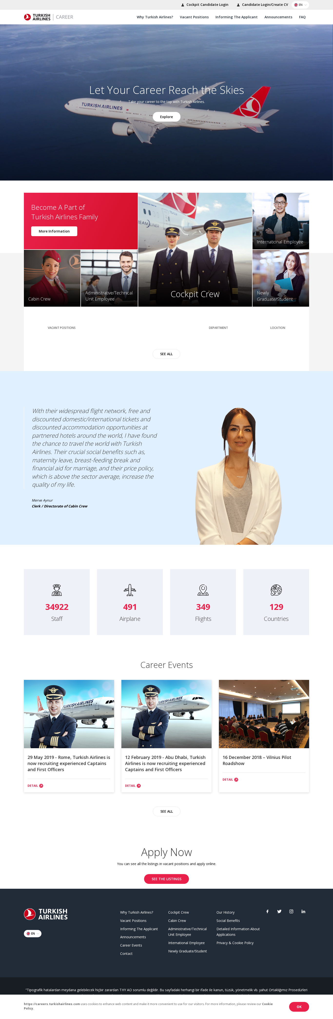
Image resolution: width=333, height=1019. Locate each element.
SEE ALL (166, 354)
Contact (126, 953)
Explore (166, 116)
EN (301, 5)
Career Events (131, 945)
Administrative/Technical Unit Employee (187, 932)
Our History (225, 912)
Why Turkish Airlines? (155, 17)
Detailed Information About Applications (238, 932)
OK (299, 1006)
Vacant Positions (194, 17)
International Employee (186, 942)
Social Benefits (228, 920)
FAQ (302, 17)
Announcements (278, 17)
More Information (54, 231)
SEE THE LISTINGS (166, 879)
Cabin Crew (177, 920)
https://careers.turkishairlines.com (52, 1004)
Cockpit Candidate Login (207, 4)
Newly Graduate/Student (187, 951)
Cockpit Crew (178, 912)
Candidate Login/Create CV (264, 4)
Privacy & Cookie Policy (235, 942)
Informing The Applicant (236, 17)
